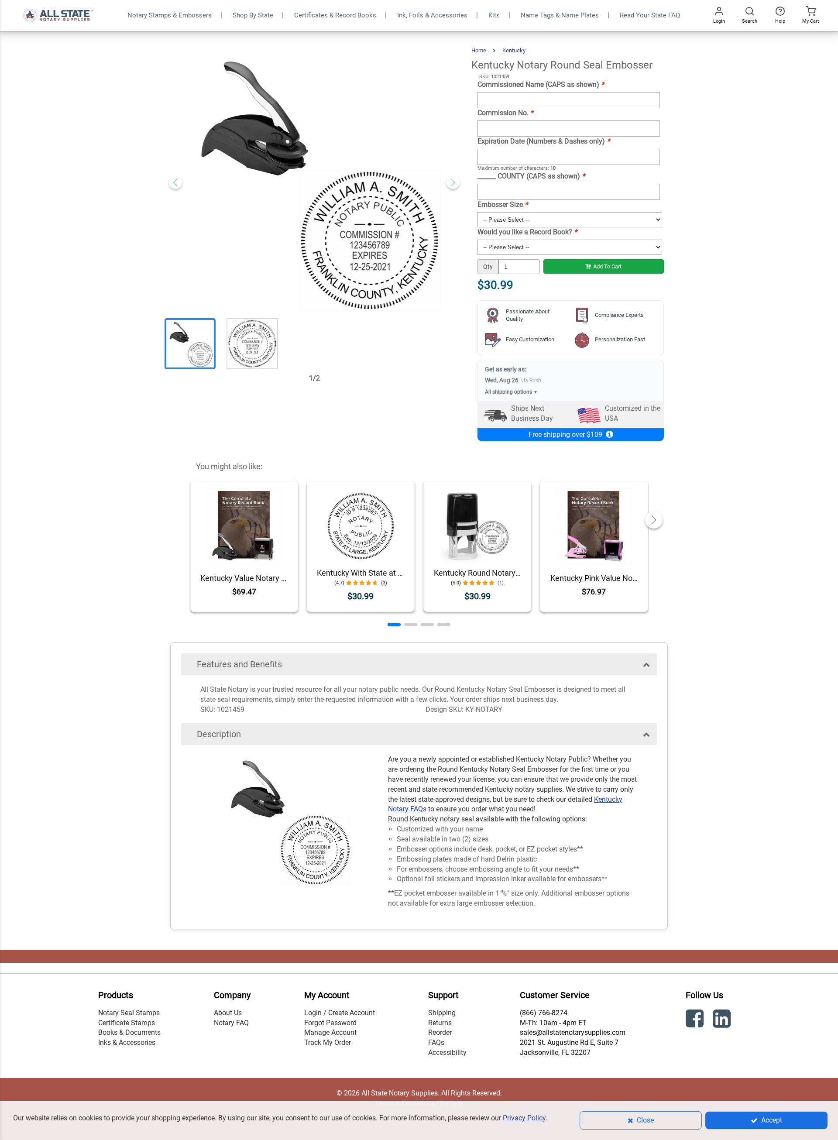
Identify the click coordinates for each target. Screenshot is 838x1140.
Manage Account (330, 1032)
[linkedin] (723, 1020)
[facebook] (696, 1020)
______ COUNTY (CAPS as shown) (531, 176)
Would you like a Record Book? (527, 232)
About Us (228, 1013)
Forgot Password (330, 1023)
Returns (440, 1023)
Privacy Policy (524, 1118)
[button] (394, 624)
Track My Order (327, 1042)
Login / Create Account (339, 1013)
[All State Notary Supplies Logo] (58, 4)
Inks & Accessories (126, 1042)
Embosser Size (502, 204)
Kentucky (513, 50)
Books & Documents (129, 1032)
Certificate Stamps (126, 1023)
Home (478, 50)
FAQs (436, 1042)
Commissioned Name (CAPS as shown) (540, 84)
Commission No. (505, 113)
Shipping (442, 1013)
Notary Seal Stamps (129, 1013)
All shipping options (511, 392)
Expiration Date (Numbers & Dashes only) (543, 141)
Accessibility (447, 1052)
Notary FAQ (231, 1023)
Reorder (440, 1032)
